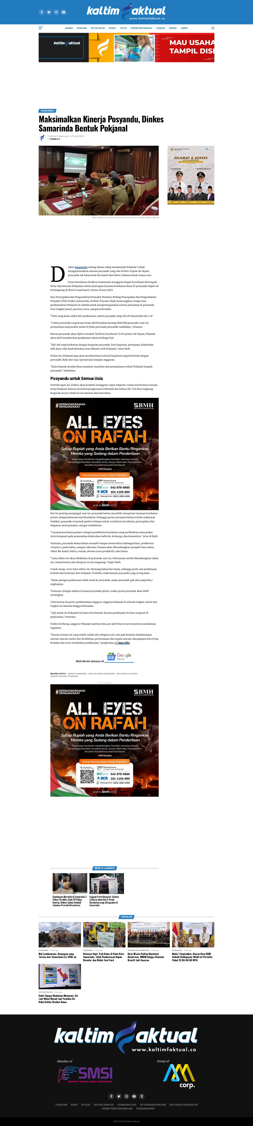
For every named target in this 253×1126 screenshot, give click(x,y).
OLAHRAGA (160, 27)
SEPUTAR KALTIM (98, 27)
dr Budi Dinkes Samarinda (102, 674)
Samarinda (81, 267)
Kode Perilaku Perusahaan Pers (184, 1104)
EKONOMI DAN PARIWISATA (141, 27)
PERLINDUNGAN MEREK (145, 1108)
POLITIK (123, 27)
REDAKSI (74, 1104)
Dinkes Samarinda (78, 674)
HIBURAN (173, 27)
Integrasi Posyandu (128, 674)
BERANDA (69, 27)
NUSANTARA (82, 27)
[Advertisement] (126, 86)
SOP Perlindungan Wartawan (153, 1104)
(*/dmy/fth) (122, 642)
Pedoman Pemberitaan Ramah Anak (117, 1108)
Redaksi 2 (55, 139)
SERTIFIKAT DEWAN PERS (104, 1104)
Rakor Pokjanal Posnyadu (65, 676)
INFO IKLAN (85, 1104)
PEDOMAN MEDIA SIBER (126, 1104)
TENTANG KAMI (61, 1104)
